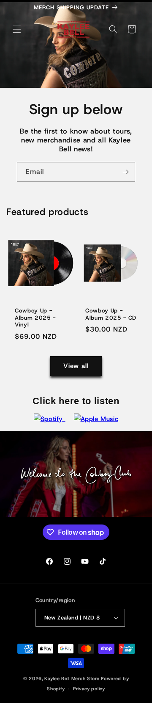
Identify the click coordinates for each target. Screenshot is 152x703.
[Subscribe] (125, 172)
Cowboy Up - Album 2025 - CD (110, 314)
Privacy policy (89, 689)
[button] (17, 29)
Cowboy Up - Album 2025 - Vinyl (35, 318)
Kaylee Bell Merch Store (71, 678)
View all (76, 366)
